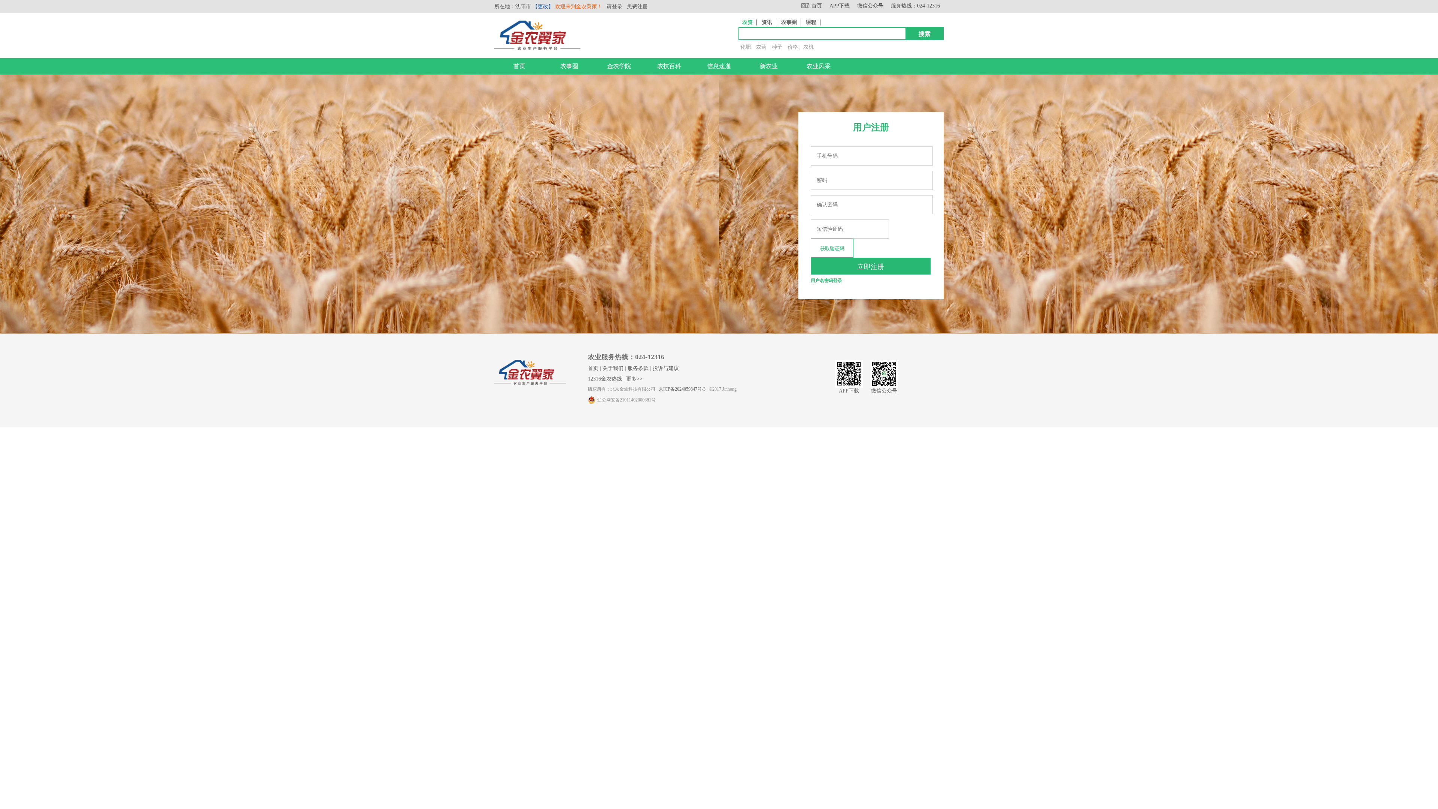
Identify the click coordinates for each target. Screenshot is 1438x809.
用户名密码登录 (826, 280)
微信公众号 (870, 6)
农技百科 (669, 66)
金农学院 (619, 66)
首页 (519, 66)
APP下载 (839, 6)
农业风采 (819, 66)
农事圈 (789, 22)
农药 (761, 47)
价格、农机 (801, 47)
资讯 (767, 22)
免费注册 (637, 6)
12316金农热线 (605, 379)
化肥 (745, 47)
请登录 (614, 6)
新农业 (769, 66)
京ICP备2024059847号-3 (682, 389)
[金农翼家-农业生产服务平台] (537, 48)
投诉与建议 (666, 368)
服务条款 (638, 368)
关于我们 (613, 368)
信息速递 (719, 66)
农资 (747, 22)
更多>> (634, 379)
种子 (777, 47)
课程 (811, 22)
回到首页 (811, 6)
